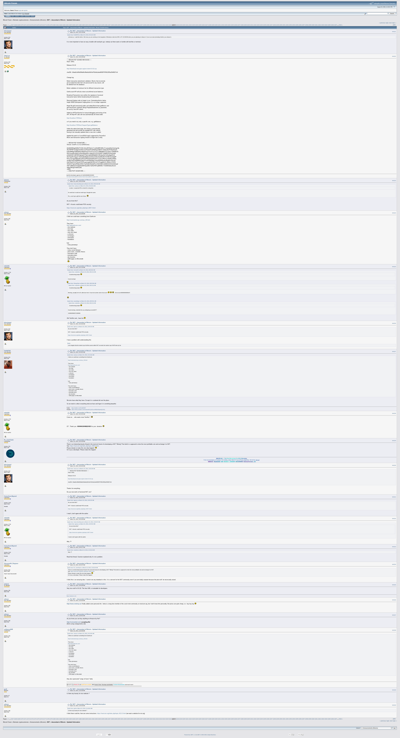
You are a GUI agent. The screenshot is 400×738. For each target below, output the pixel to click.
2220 (183, 25)
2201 (122, 25)
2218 (177, 25)
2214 (163, 25)
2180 (54, 25)
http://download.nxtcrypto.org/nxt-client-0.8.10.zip (82, 68)
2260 (313, 25)
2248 (274, 25)
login (20, 10)
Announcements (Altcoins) (38, 20)
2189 (83, 25)
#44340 (394, 705)
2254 (293, 25)
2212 (157, 25)
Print (394, 24)
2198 (112, 25)
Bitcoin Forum (7, 20)
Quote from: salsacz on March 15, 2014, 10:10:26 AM (80, 354)
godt (5, 689)
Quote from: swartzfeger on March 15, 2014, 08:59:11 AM (81, 301)
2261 (316, 25)
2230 (216, 25)
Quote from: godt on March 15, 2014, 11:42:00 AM (79, 708)
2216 (170, 25)
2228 (209, 25)
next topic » (392, 23)
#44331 (394, 497)
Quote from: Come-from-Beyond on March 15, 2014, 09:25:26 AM (83, 183)
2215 (167, 25)
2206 (138, 25)
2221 (187, 25)
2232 (222, 25)
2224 (196, 25)
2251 (283, 25)
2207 (141, 25)
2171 (25, 25)
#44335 (394, 584)
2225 (200, 25)
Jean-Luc (7, 55)
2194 (99, 25)
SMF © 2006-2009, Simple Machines (206, 734)
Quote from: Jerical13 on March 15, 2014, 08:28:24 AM (81, 270)
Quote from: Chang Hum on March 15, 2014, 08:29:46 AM (81, 283)
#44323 (394, 180)
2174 (34, 25)
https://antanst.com (71, 596)
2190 (86, 25)
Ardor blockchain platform (85, 176)
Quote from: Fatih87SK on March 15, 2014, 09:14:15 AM (81, 34)
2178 (47, 25)
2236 (235, 25)
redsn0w (6, 266)
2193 (96, 25)
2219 (180, 25)
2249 (277, 25)
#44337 (394, 615)
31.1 (23, 13)
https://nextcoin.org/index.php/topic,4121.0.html (111, 713)
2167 (12, 25)
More (32, 16)
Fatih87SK (7, 351)
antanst (6, 584)
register (25, 10)
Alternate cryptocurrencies (21, 20)
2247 (271, 25)
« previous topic (384, 23)
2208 (144, 25)
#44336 (394, 600)
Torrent (27, 13)
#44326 (394, 323)
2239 (245, 25)
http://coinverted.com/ (74, 622)
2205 (134, 25)
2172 (28, 25)
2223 (193, 25)
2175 (38, 25)
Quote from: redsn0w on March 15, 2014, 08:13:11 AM (82, 272)
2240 (248, 25)
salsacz (6, 212)
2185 (70, 25)
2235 (232, 25)
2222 (190, 25)
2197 (109, 25)
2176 (41, 25)
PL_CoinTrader (9, 440)
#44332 (394, 518)
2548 (340, 25)
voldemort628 (8, 629)
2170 (21, 25)
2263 (322, 25)
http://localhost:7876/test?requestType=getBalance (82, 125)
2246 (267, 25)
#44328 (394, 413)
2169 (18, 25)
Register (27, 16)
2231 (219, 25)
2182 (60, 25)
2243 (258, 25)
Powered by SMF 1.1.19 (190, 734)
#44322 (394, 56)
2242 (254, 25)
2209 (147, 25)
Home (7, 16)
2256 (300, 25)
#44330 (394, 465)
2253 (290, 25)
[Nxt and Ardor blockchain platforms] (7, 71)
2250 (280, 25)
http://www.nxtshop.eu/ (74, 604)
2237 (238, 25)
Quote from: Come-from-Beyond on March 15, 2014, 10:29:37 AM (83, 522)
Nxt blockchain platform (72, 176)
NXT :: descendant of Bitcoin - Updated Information (63, 20)
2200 (118, 25)
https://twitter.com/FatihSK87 (78, 408)
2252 (287, 25)
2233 (225, 25)
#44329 (394, 440)
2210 (151, 25)
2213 (160, 25)
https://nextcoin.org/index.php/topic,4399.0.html (84, 446)
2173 (31, 25)
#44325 (394, 266)
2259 (309, 25)
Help (12, 16)
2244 (261, 25)
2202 (125, 25)
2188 (80, 25)
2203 (128, 25)
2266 (332, 25)
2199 (115, 25)
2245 (264, 25)
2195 (102, 25)
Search (17, 16)
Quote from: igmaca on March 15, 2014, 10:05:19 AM (80, 326)
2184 (67, 25)
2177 (44, 25)
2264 (325, 25)
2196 (105, 25)
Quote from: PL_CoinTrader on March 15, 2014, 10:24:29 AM (82, 567)
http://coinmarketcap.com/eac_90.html (78, 220)
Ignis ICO (95, 176)
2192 (92, 25)
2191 (89, 25)
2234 (229, 25)
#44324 (394, 213)
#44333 (394, 546)
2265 (329, 25)
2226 (203, 25)
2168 (15, 25)
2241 (251, 25)
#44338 (394, 630)
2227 (206, 25)
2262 (319, 25)
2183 (63, 25)
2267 (335, 25)
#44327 (394, 351)
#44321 (394, 31)
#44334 (394, 564)
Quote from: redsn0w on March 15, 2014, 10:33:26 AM (81, 550)
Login (22, 16)
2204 (131, 25)
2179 (50, 25)
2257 (303, 25)
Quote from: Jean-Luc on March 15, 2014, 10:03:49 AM (81, 468)
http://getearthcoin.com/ (74, 225)
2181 (57, 25)
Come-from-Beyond (10, 496)
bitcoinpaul (7, 31)
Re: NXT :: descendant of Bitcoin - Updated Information (88, 31)
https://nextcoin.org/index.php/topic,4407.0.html (81, 208)
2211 (154, 25)
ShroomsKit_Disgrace (11, 563)
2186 (73, 25)
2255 (296, 25)
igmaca (6, 180)
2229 (212, 25)
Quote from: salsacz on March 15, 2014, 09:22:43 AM (82, 185)
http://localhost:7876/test (74, 118)
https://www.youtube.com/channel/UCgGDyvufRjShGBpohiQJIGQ (88, 409)
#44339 (394, 690)
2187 (76, 25)
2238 (242, 25)
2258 (306, 25)
